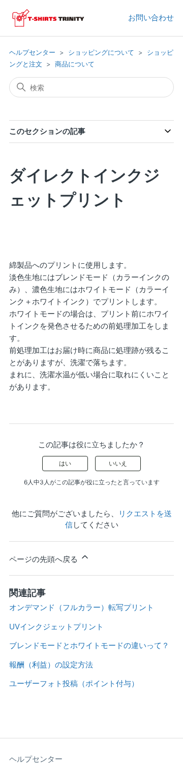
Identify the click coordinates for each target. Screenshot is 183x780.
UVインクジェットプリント (56, 626)
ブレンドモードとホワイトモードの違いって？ (89, 645)
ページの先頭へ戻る (44, 559)
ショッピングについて (101, 52)
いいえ (118, 463)
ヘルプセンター (32, 52)
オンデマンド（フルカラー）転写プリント (81, 607)
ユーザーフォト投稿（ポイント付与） (74, 683)
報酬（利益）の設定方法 (51, 664)
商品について (75, 64)
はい (65, 463)
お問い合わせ (151, 17)
